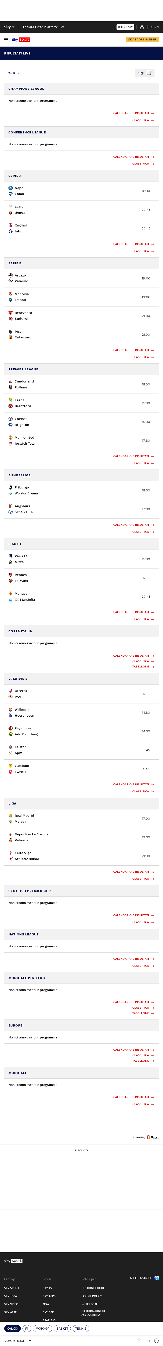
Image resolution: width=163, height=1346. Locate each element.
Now (46, 1304)
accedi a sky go (141, 1278)
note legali (90, 1304)
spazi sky (49, 1320)
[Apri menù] (6, 39)
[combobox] (26, 73)
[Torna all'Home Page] (21, 39)
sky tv (47, 1288)
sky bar (48, 1312)
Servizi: (47, 1279)
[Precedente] (139, 1341)
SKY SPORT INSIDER (142, 39)
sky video (11, 1304)
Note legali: (89, 1279)
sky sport (11, 1288)
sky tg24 (10, 1296)
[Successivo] (156, 1340)
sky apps (49, 1296)
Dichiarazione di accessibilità (93, 1312)
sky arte (10, 1312)
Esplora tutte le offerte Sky (43, 27)
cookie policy (92, 1296)
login (154, 27)
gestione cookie (93, 1288)
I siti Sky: (9, 1279)
